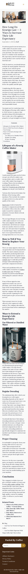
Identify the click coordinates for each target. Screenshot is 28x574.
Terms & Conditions (8, 561)
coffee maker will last (13, 484)
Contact (4, 564)
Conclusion (6, 141)
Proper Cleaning (10, 139)
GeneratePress (14, 571)
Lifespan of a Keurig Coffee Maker (13, 126)
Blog (5, 523)
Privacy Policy (6, 559)
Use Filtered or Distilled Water (14, 135)
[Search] (23, 545)
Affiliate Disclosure (8, 556)
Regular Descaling (10, 137)
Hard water (6, 205)
